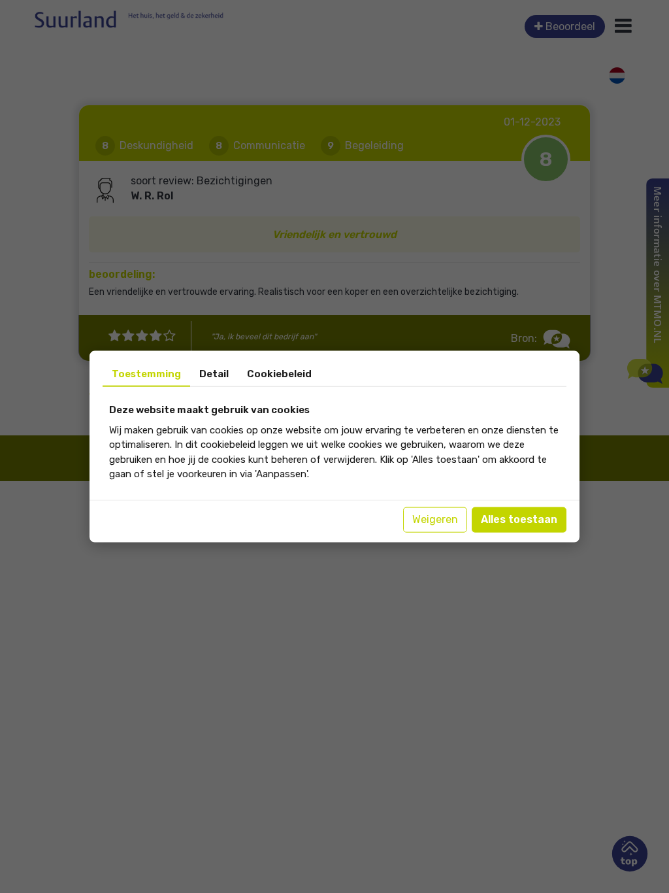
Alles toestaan (519, 519)
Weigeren (435, 519)
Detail (214, 374)
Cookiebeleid (279, 374)
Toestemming (146, 374)
